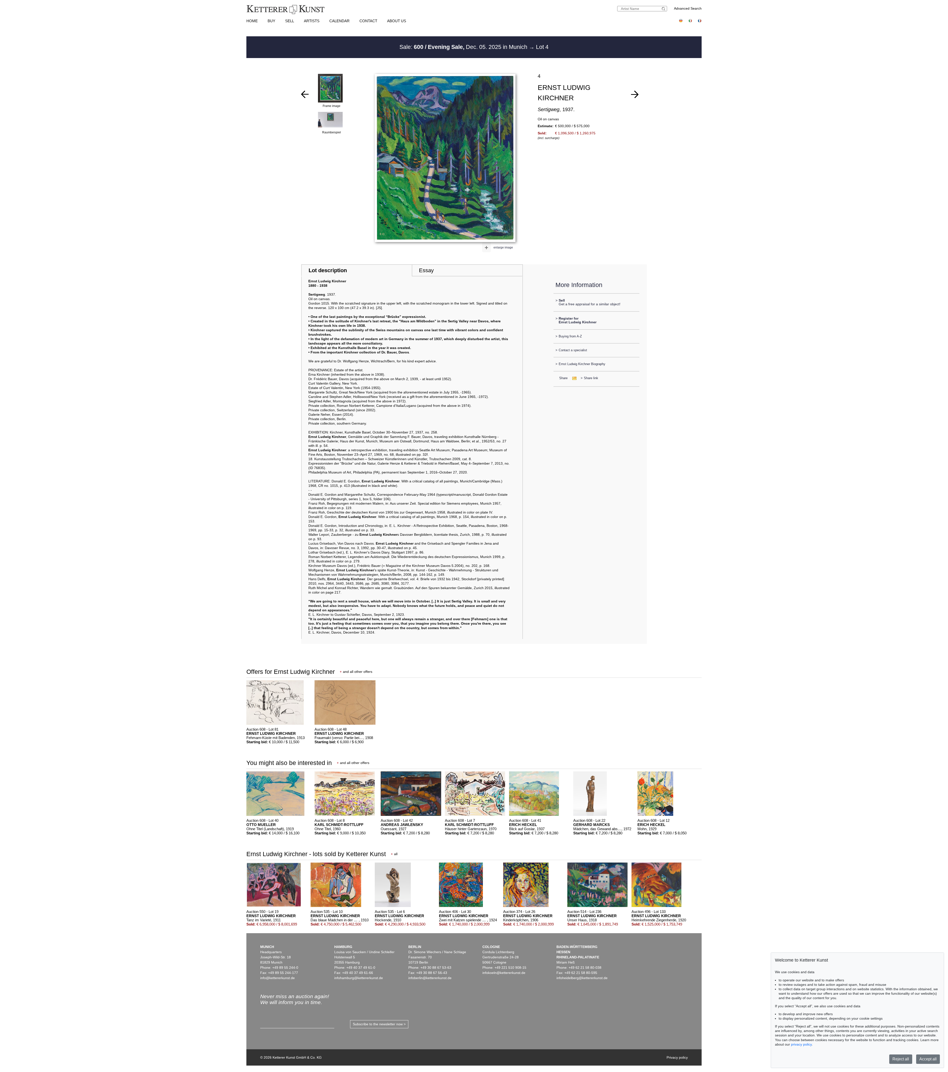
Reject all (900, 1059)
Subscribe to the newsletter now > (379, 1024)
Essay (426, 270)
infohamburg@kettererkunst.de (358, 978)
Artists (311, 21)
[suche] (664, 9)
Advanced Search (688, 8)
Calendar (339, 21)
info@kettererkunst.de (277, 978)
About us (396, 21)
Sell (289, 21)
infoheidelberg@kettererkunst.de (582, 978)
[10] (634, 94)
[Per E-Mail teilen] (573, 378)
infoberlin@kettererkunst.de (430, 978)
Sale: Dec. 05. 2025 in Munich (464, 47)
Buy (271, 21)
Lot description (328, 270)
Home (252, 21)
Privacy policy (677, 1057)
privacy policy (801, 1044)
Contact (368, 21)
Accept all (928, 1059)
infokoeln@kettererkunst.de (503, 973)
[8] (305, 94)
